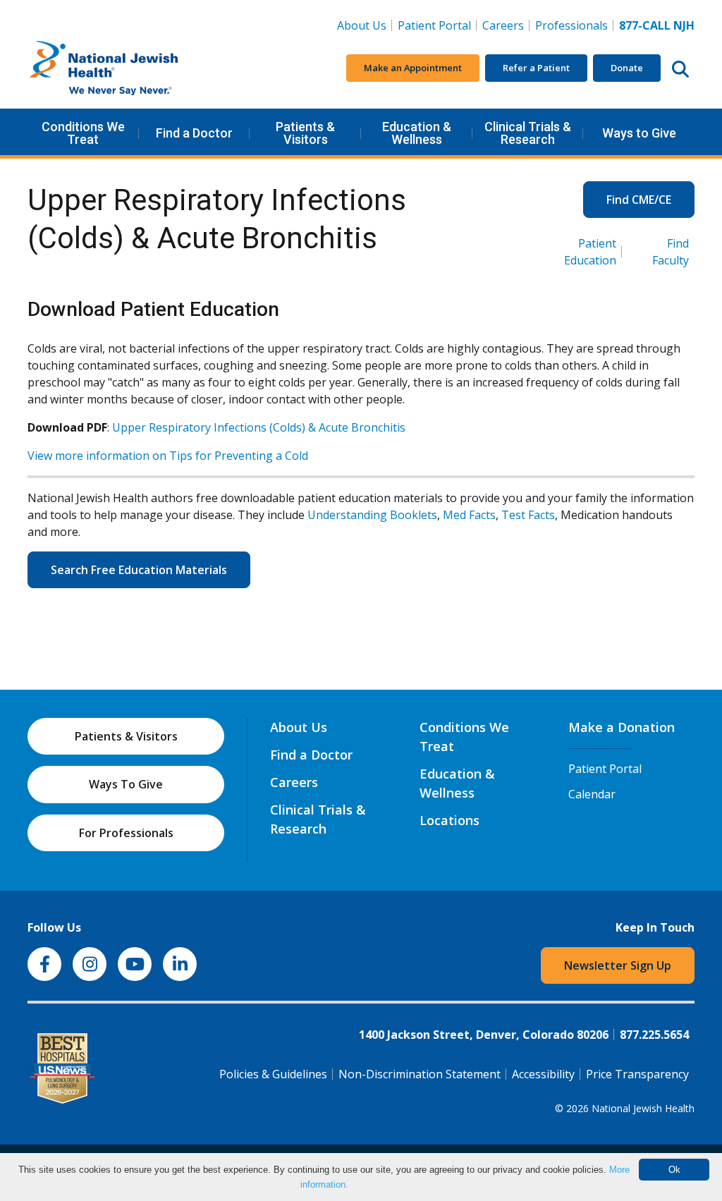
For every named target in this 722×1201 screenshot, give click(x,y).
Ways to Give (639, 133)
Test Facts (528, 515)
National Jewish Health (643, 1108)
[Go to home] (133, 68)
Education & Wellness (416, 133)
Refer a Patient (536, 67)
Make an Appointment (413, 67)
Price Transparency (637, 1074)
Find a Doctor (194, 133)
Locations (449, 820)
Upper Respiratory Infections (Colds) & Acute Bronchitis (258, 427)
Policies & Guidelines (273, 1074)
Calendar (592, 794)
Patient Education (590, 252)
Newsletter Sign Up (617, 965)
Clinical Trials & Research (527, 133)
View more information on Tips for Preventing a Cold (167, 455)
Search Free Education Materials (139, 570)
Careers (506, 25)
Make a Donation (621, 727)
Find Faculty (670, 252)
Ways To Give (126, 784)
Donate (627, 67)
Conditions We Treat (83, 133)
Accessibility (543, 1074)
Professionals (571, 25)
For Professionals (126, 833)
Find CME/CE (638, 199)
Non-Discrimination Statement (419, 1074)
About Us (361, 25)
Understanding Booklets (372, 515)
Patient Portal (434, 25)
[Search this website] (680, 68)
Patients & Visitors (305, 133)
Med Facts (469, 515)
